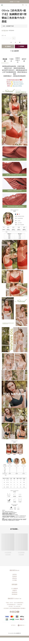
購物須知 (14, 578)
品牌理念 (14, 574)
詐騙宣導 (14, 590)
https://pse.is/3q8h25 (18, 84)
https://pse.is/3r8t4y (17, 86)
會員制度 (14, 576)
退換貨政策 (14, 592)
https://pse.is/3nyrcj (18, 82)
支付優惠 (14, 580)
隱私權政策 (14, 594)
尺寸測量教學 (14, 588)
